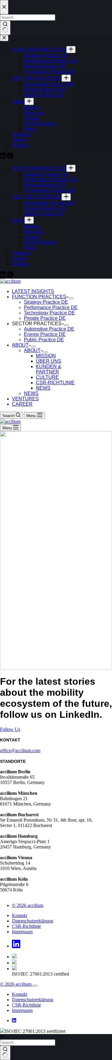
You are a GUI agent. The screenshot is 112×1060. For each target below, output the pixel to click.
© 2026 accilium (27, 905)
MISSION (46, 355)
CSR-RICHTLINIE (55, 382)
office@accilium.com (20, 750)
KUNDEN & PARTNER (48, 369)
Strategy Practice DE (46, 302)
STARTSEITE (26, 576)
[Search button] (5, 1053)
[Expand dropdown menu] (71, 298)
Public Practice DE (44, 339)
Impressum (22, 931)
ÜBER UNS (48, 361)
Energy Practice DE (45, 334)
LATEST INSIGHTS (33, 291)
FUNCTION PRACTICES (39, 296)
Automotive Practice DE (49, 328)
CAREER (22, 404)
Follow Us (10, 729)
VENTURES (25, 398)
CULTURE (47, 377)
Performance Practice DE (51, 307)
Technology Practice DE (49, 312)
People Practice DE (45, 318)
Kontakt (19, 915)
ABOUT (20, 345)
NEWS (43, 388)
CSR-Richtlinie (26, 926)
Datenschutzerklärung (32, 920)
